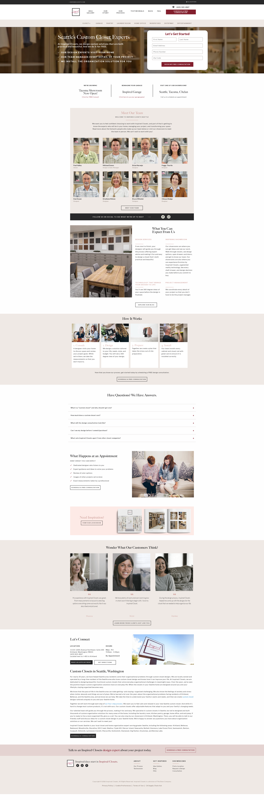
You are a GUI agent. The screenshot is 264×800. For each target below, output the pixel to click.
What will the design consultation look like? (88, 423)
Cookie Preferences (123, 785)
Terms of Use (138, 785)
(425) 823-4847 (76, 654)
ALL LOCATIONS (191, 1)
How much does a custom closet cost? (85, 415)
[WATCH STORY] (89, 572)
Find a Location (178, 766)
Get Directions (105, 662)
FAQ (159, 11)
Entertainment (184, 23)
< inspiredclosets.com (77, 2)
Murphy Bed (155, 23)
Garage (99, 23)
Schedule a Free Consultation (180, 750)
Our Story (106, 12)
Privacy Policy (107, 785)
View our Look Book (91, 523)
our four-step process (114, 704)
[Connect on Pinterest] (86, 765)
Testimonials (137, 11)
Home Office (140, 23)
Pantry (109, 23)
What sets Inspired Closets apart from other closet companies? (96, 438)
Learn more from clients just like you (132, 623)
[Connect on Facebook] (163, 217)
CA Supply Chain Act (154, 785)
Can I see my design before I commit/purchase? (89, 430)
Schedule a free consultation (132, 379)
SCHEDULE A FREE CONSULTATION (181, 11)
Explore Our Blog (146, 305)
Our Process (121, 12)
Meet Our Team (132, 208)
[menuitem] (91, 12)
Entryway (169, 23)
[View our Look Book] (153, 521)
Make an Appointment (81, 662)
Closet (85, 23)
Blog (150, 11)
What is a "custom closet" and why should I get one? (91, 408)
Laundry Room (124, 23)
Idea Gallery (90, 12)
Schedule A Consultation (83, 736)
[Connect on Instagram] (169, 217)
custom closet (188, 697)
